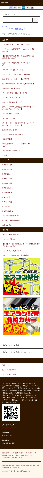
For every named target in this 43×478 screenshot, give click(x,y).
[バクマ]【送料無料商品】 (11, 220)
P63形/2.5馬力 (7, 183)
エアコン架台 (7, 225)
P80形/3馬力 (6, 188)
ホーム (4, 26)
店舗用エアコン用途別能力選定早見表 (15, 255)
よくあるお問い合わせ (10, 239)
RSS (16, 457)
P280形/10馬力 (7, 211)
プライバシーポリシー (25, 455)
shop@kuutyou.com (9, 428)
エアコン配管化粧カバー (17, 29)
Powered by (5, 471)
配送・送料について (21, 453)
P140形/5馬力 (7, 197)
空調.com (4, 3)
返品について (32, 453)
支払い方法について (8, 453)
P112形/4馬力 (7, 192)
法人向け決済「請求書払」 (11, 234)
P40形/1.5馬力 (7, 165)
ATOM (21, 457)
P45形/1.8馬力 (7, 169)
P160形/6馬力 (7, 202)
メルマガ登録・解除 (8, 457)
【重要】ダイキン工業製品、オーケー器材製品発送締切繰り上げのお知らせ (21, 245)
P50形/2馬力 (6, 174)
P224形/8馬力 (7, 206)
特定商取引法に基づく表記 (10, 455)
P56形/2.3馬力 (7, 179)
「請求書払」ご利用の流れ (11, 251)
